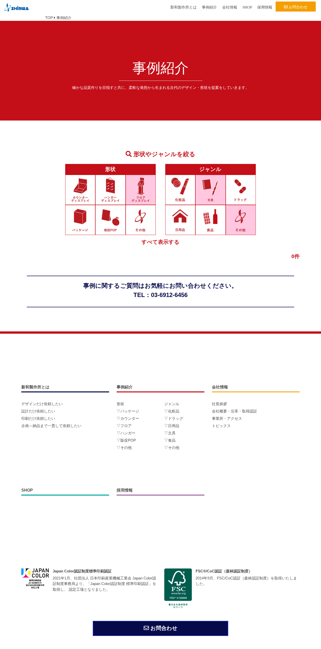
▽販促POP (126, 440)
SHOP (247, 7)
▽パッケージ (128, 411)
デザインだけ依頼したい (42, 404)
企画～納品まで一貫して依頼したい (51, 426)
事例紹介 (209, 7)
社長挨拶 (219, 404)
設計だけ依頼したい (38, 411)
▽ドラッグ (173, 418)
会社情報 (229, 7)
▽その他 (124, 447)
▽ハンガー (126, 433)
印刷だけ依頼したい (38, 418)
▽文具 (170, 433)
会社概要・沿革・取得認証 (234, 411)
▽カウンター (128, 418)
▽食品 (170, 440)
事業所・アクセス (227, 418)
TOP (49, 18)
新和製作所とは (183, 7)
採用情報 (264, 7)
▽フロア (124, 426)
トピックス (221, 426)
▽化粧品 (171, 411)
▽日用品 (171, 426)
